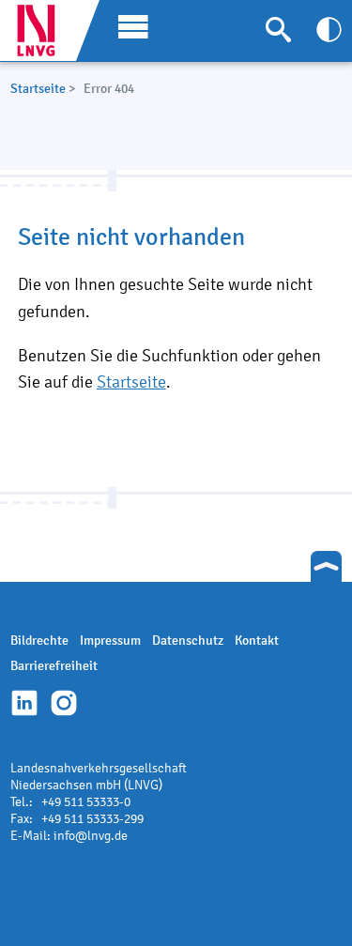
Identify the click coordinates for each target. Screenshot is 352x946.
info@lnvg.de (91, 836)
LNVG (43, 30)
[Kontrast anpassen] (329, 29)
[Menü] (129, 25)
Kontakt (257, 640)
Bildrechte (39, 640)
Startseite (38, 89)
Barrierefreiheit (54, 666)
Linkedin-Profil (24, 703)
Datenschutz (187, 640)
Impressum (110, 640)
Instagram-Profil (64, 703)
